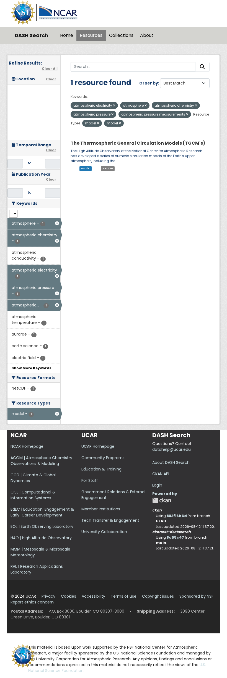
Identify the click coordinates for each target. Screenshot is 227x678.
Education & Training (101, 469)
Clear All (50, 68)
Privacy (48, 596)
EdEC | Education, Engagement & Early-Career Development (42, 512)
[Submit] (202, 67)
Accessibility (93, 596)
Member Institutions (100, 509)
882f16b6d (177, 515)
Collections (121, 35)
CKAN (161, 500)
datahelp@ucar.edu (171, 449)
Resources (91, 35)
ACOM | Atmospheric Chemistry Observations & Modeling (41, 460)
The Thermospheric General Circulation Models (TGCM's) (138, 143)
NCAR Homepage (27, 446)
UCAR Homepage (97, 446)
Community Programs (103, 457)
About (146, 35)
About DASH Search (171, 462)
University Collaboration (104, 531)
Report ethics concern (32, 602)
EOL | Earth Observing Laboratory (42, 526)
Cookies (68, 596)
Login (157, 485)
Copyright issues (158, 596)
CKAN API (160, 474)
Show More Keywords (31, 368)
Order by (148, 83)
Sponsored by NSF (196, 596)
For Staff (89, 480)
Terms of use (123, 596)
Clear (51, 79)
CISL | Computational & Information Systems (33, 495)
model (85, 168)
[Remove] (114, 105)
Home (66, 35)
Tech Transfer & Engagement (110, 520)
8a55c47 (175, 537)
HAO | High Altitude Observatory (41, 538)
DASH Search (31, 35)
